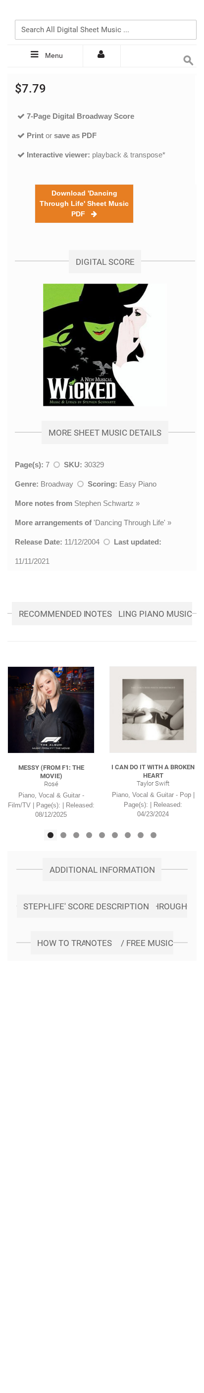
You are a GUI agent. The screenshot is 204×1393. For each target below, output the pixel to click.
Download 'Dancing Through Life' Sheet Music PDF (84, 203)
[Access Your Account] (102, 56)
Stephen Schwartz (104, 503)
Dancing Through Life (129, 522)
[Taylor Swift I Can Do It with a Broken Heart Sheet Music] (153, 709)
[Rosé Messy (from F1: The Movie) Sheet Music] (51, 710)
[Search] (187, 13)
